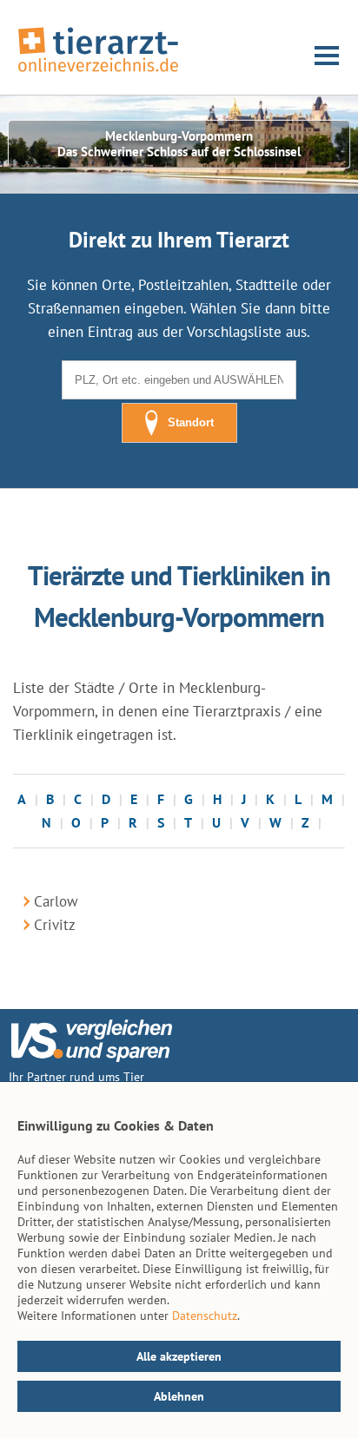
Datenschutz (204, 1315)
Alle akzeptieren (179, 1356)
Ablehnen (179, 1396)
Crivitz (55, 924)
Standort (191, 422)
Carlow (56, 901)
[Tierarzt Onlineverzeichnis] (98, 72)
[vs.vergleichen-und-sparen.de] (91, 1057)
